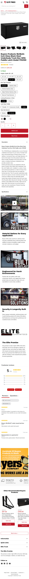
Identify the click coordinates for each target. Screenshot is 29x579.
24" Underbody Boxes (10, 10)
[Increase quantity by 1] (14, 125)
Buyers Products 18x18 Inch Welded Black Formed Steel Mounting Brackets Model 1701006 (8, 516)
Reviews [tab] (5, 396)
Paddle (24, 107)
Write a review (18, 389)
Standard (4, 85)
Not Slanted (11, 113)
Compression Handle (14, 107)
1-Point (3, 101)
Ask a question (11, 389)
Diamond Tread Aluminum (8, 95)
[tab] (14, 396)
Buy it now (14, 136)
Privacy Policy (14, 572)
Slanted (4, 113)
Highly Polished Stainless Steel (9, 91)
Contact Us (21, 572)
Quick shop (8, 520)
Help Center (6, 572)
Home (2, 10)
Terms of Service (14, 574)
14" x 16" (11, 76)
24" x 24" (19, 79)
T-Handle (4, 107)
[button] (14, 142)
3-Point (10, 101)
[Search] (26, 6)
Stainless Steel (12, 85)
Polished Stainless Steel (7, 88)
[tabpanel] (14, 420)
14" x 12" (4, 76)
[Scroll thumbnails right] (27, 48)
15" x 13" (4, 79)
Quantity (3, 122)
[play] (14, 203)
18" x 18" (11, 79)
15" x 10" (19, 76)
